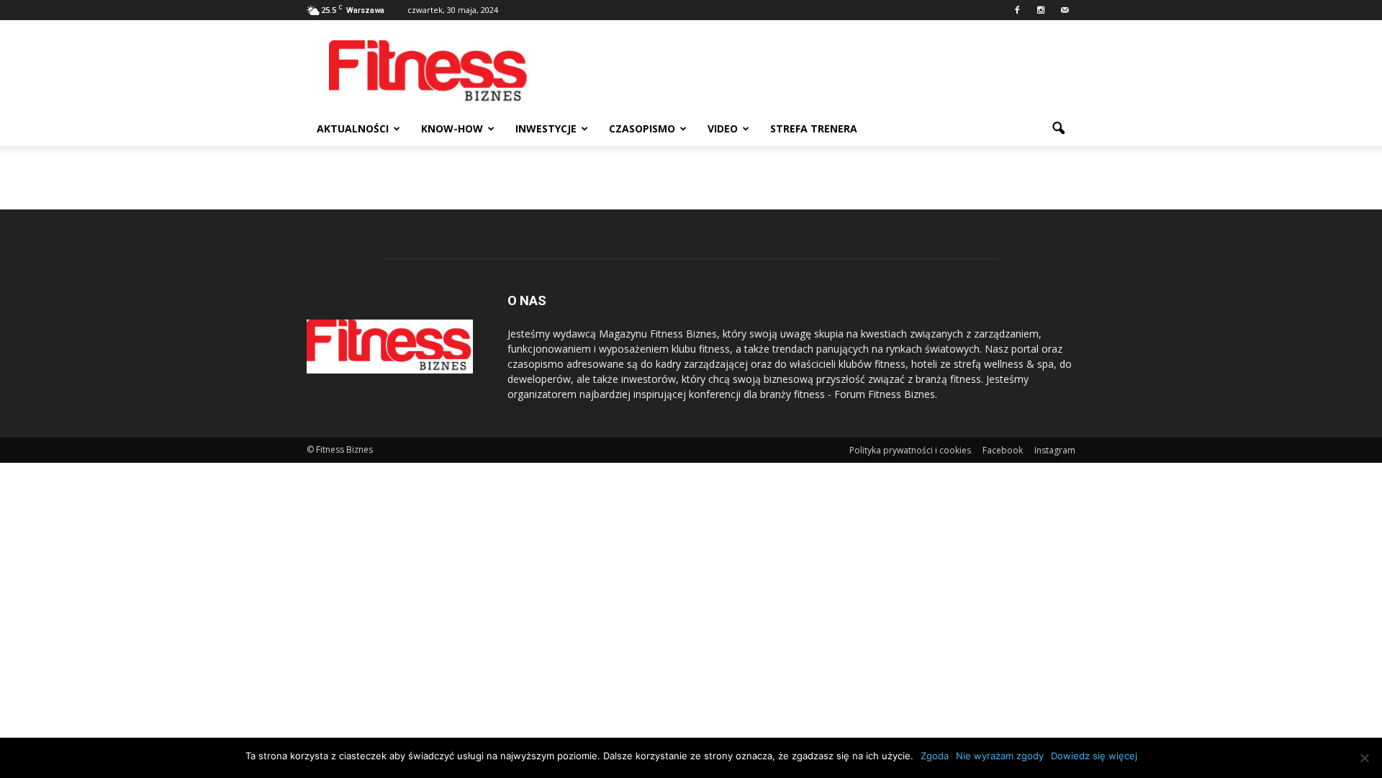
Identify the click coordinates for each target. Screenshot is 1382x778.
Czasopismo (642, 128)
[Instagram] (1041, 10)
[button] (1058, 129)
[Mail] (1064, 10)
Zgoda (935, 755)
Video (723, 128)
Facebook (1003, 450)
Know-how (452, 128)
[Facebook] (1017, 10)
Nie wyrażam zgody (1000, 755)
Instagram (1054, 450)
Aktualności (353, 128)
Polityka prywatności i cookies (910, 450)
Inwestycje (546, 128)
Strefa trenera (813, 128)
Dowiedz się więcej (1094, 755)
